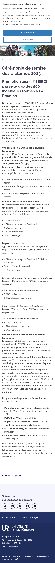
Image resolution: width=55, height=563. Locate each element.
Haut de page (13, 475)
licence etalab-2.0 (10, 559)
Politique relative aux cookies (26, 24)
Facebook (19, 506)
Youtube (34, 506)
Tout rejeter (27, 39)
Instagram (27, 506)
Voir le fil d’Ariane (9, 60)
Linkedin (12, 506)
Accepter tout (27, 32)
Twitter (4, 506)
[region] (27, 22)
